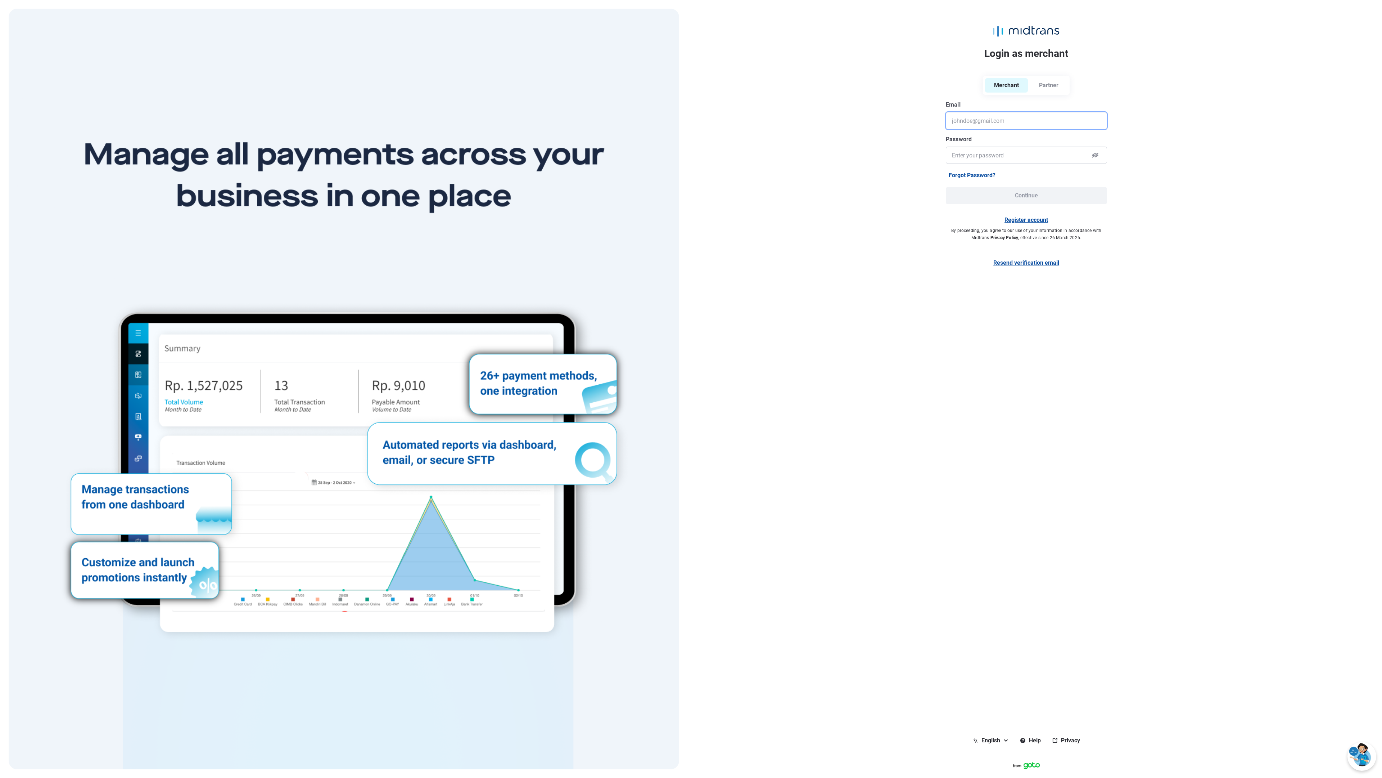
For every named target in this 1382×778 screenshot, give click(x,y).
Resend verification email (1026, 262)
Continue (1026, 195)
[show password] (1095, 155)
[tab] (1048, 85)
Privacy (1070, 740)
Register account (1026, 219)
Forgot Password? (972, 175)
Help (1035, 740)
